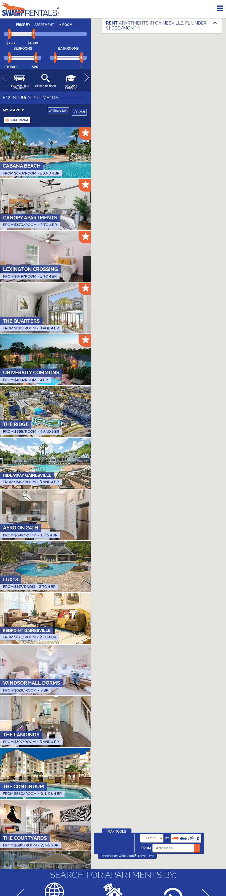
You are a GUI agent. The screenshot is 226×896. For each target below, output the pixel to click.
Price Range (19, 120)
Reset (81, 112)
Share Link (60, 110)
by (167, 838)
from (146, 848)
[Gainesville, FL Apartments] (30, 9)
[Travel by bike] (191, 837)
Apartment (44, 25)
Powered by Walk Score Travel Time (127, 856)
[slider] (10, 34)
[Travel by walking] (198, 837)
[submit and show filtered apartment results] (197, 848)
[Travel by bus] (183, 837)
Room (67, 25)
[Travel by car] (175, 837)
